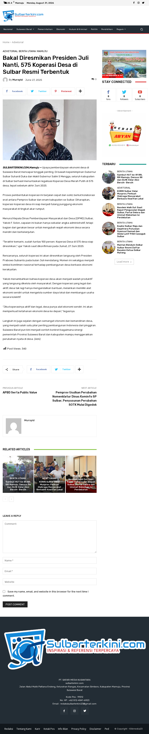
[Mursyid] (6, 79)
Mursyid (17, 79)
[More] (80, 91)
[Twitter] (143, 3)
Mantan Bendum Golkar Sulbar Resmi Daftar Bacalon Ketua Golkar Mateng (130, 249)
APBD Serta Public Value (20, 392)
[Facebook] (134, 3)
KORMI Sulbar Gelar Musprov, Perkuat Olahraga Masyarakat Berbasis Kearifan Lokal (49, 486)
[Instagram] (138, 3)
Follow (124, 91)
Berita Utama (27, 51)
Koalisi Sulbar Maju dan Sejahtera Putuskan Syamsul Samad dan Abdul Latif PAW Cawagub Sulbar (131, 231)
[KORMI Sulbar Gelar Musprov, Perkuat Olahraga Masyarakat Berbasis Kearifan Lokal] (49, 474)
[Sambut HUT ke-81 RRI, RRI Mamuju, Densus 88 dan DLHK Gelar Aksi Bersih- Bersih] (18, 474)
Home (6, 42)
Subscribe (140, 91)
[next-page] (11, 499)
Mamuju (42, 51)
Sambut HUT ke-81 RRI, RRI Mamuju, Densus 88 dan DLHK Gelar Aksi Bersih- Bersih (18, 486)
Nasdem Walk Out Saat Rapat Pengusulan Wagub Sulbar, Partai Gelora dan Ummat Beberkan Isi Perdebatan (81, 484)
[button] (142, 29)
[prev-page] (5, 499)
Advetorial (17, 42)
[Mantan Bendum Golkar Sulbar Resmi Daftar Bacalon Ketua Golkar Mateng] (108, 247)
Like (108, 91)
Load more (123, 261)
